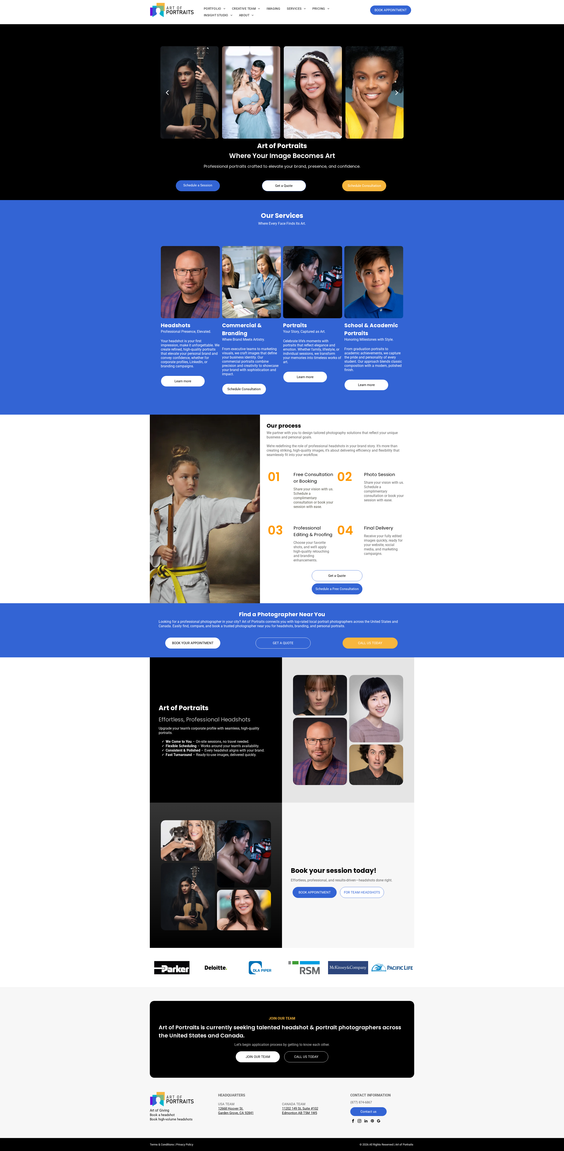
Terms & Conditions (162, 1144)
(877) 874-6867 (361, 1102)
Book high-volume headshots (171, 1119)
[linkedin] (366, 1121)
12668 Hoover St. (230, 1109)
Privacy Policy (184, 1144)
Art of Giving (159, 1110)
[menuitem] (214, 8)
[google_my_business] (378, 1121)
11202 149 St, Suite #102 (300, 1109)
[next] (396, 92)
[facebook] (353, 1121)
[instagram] (359, 1121)
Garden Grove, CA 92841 (236, 1113)
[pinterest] (372, 1121)
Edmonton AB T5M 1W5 (299, 1113)
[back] (167, 92)
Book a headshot (162, 1115)
